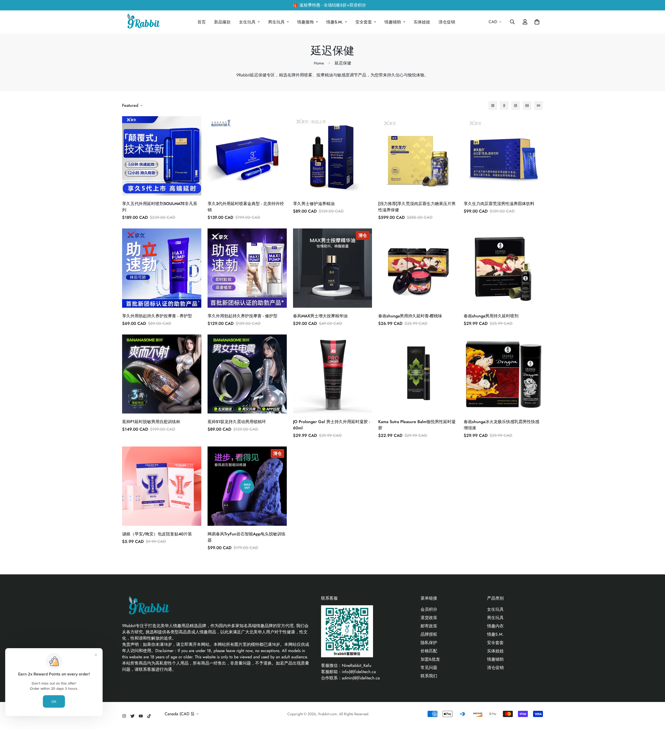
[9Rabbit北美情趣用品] (143, 22)
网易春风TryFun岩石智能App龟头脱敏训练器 (246, 537)
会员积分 (429, 609)
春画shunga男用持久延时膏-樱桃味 (410, 316)
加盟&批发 (430, 659)
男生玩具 (276, 22)
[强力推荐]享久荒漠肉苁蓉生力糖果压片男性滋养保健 (417, 207)
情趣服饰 (305, 22)
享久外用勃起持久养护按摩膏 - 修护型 (242, 316)
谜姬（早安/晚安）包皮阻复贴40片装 (157, 534)
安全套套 (363, 22)
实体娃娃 (422, 22)
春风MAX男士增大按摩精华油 (320, 316)
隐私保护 (429, 643)
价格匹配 (429, 651)
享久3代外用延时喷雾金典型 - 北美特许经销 (246, 207)
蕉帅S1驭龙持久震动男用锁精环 (237, 422)
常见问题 (429, 668)
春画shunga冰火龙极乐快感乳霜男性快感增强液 (501, 425)
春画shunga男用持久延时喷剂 (491, 316)
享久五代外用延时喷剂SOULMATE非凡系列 (159, 207)
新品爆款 (222, 22)
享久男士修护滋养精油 (314, 204)
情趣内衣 (495, 626)
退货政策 (429, 618)
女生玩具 (247, 22)
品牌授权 (429, 634)
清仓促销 (446, 22)
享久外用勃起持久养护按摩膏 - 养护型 (157, 316)
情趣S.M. (334, 22)
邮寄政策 (429, 626)
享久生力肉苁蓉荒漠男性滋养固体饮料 (499, 204)
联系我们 (429, 676)
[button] (536, 22)
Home (319, 63)
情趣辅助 (392, 22)
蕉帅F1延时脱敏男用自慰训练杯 (151, 422)
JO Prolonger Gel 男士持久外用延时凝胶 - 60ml (331, 425)
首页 (201, 22)
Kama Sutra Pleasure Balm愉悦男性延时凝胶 (417, 425)
